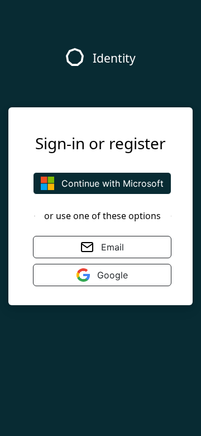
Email (111, 247)
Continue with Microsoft (111, 183)
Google (111, 275)
